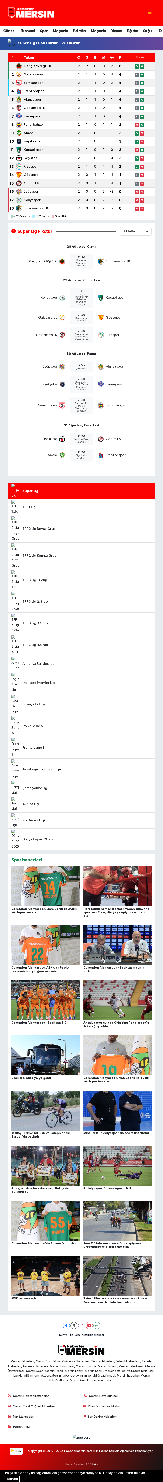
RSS (18, 1451)
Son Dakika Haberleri (102, 1416)
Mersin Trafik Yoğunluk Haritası (34, 1406)
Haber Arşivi (21, 1426)
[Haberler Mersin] (31, 12)
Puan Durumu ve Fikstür (104, 1406)
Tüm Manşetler (23, 1416)
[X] (73, 1325)
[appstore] (81, 1437)
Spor (44, 31)
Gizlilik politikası (93, 1334)
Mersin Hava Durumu (103, 1395)
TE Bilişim (92, 1464)
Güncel (9, 31)
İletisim (75, 1334)
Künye (63, 1334)
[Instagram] (81, 1325)
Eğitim (132, 31)
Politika (79, 31)
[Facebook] (66, 1325)
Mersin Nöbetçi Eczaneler (31, 1395)
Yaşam (116, 31)
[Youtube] (89, 1325)
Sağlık (148, 31)
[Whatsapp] (96, 1325)
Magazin (60, 31)
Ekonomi (27, 31)
